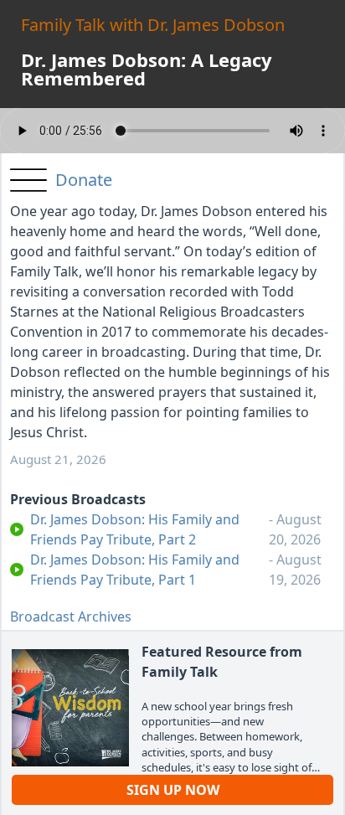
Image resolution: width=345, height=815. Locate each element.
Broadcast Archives (70, 616)
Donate (83, 180)
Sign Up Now (172, 790)
